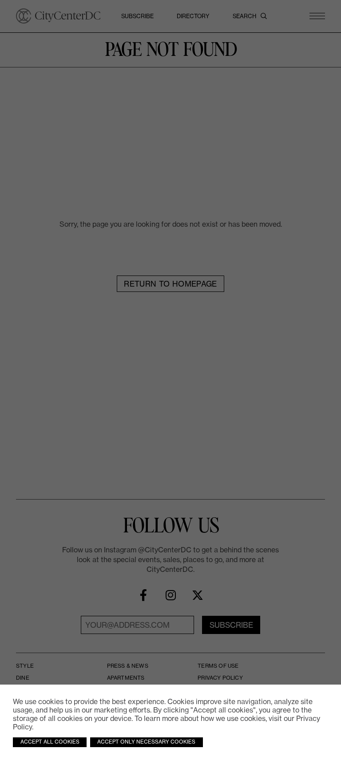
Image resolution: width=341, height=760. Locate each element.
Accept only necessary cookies (146, 742)
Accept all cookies (49, 742)
